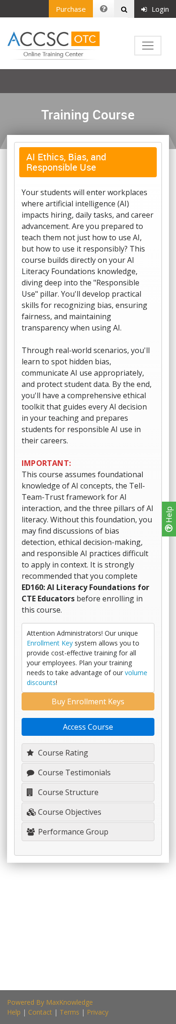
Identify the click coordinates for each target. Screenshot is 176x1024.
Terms (69, 1012)
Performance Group (72, 832)
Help (169, 515)
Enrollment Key (50, 642)
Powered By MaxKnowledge (50, 1002)
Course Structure (67, 792)
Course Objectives (68, 812)
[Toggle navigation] (147, 45)
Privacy (97, 1012)
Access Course (88, 727)
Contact (40, 1012)
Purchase (71, 9)
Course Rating (62, 753)
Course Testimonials (73, 772)
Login (160, 9)
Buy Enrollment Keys (88, 701)
